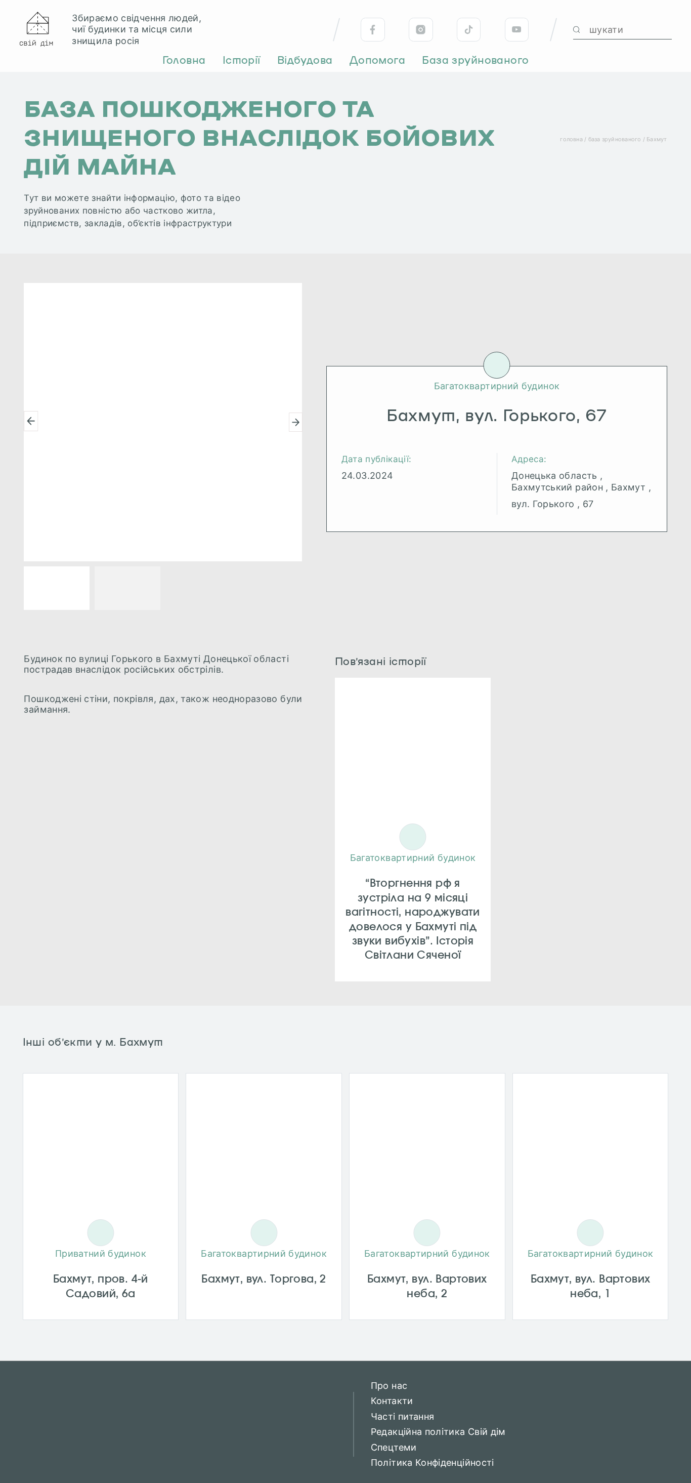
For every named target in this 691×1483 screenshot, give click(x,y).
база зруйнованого (614, 139)
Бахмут (656, 139)
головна (571, 139)
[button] (31, 421)
